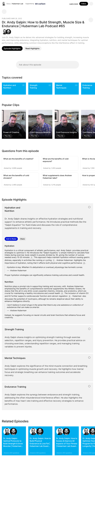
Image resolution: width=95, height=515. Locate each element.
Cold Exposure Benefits (40, 132)
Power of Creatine (11, 132)
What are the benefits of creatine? (18, 159)
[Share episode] (91, 20)
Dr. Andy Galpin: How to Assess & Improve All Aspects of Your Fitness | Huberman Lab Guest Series (66, 443)
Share (22, 239)
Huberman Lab (17, 4)
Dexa (8, 4)
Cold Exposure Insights (66, 132)
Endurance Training (87, 86)
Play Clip (8, 136)
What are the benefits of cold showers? (16, 176)
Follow (83, 4)
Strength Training (33, 86)
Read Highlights (32, 48)
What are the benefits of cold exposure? (55, 160)
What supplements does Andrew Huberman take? (57, 176)
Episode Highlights (12, 48)
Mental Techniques (61, 86)
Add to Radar (11, 239)
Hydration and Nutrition (9, 86)
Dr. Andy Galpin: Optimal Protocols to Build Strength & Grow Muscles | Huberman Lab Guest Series (13, 443)
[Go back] (4, 11)
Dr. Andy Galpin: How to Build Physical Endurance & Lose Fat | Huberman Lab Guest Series (40, 443)
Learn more (73, 4)
